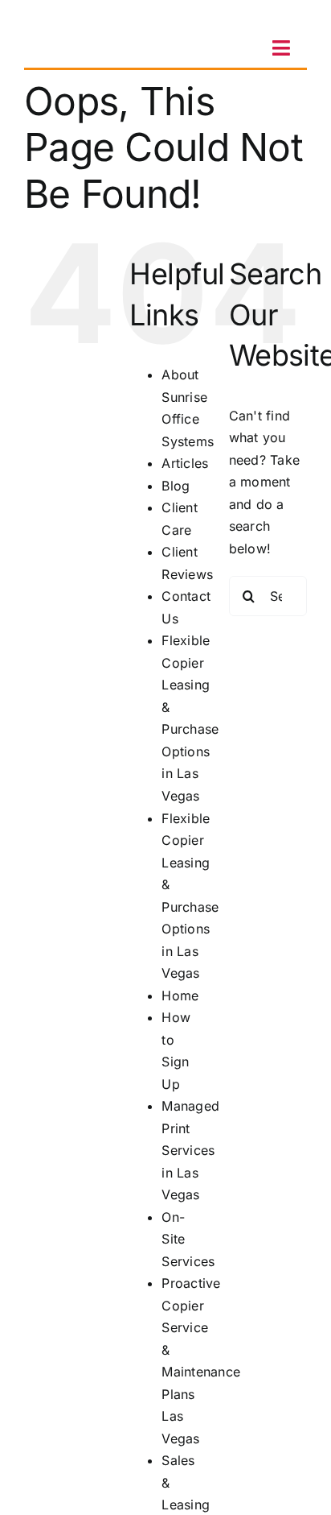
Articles (184, 463)
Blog (175, 486)
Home (179, 995)
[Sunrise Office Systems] (76, 18)
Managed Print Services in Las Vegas (190, 1150)
